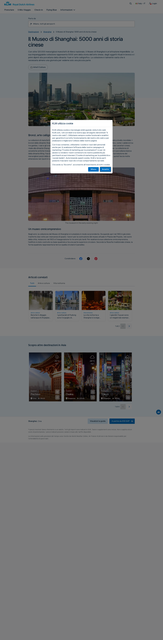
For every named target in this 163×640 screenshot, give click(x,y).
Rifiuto (93, 169)
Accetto (105, 169)
